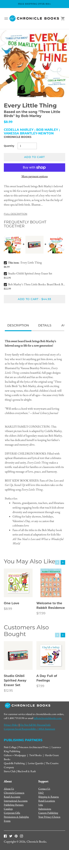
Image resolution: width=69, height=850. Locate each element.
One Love (11, 603)
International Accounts (16, 800)
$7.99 (40, 686)
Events (7, 820)
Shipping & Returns (48, 796)
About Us (9, 788)
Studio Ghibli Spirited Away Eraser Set (30, 273)
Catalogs (8, 808)
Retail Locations (46, 800)
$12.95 (8, 690)
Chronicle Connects (14, 792)
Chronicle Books (17, 137)
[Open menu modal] (6, 18)
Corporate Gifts (12, 812)
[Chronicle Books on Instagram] (21, 835)
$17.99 (40, 613)
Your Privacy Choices (49, 816)
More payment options (34, 176)
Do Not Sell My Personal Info (35, 724)
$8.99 (8, 609)
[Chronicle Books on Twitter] (10, 835)
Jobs (40, 804)
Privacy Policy (11, 724)
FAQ (41, 792)
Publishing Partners (14, 804)
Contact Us (44, 788)
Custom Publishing (48, 812)
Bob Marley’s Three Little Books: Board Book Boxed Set (36, 284)
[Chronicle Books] (34, 18)
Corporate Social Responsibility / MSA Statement (29, 728)
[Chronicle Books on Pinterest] (16, 835)
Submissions (44, 808)
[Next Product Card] (63, 562)
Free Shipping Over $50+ (34, 3)
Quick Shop (18, 589)
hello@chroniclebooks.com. (48, 718)
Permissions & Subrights (16, 816)
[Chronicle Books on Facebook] (5, 835)
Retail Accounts (12, 796)
